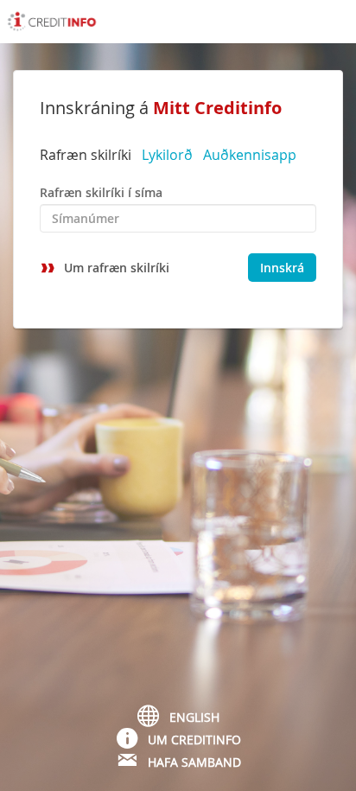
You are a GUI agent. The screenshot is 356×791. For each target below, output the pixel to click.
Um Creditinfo (194, 739)
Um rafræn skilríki (116, 267)
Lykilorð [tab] (167, 154)
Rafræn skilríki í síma (101, 192)
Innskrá (282, 267)
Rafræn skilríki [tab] (85, 154)
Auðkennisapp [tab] (249, 154)
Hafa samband (194, 762)
